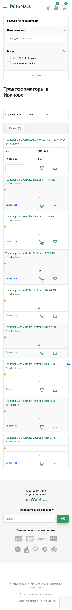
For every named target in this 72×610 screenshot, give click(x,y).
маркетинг (36, 601)
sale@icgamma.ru (36, 499)
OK (63, 518)
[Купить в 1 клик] (41, 168)
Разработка (23, 601)
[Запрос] (55, 168)
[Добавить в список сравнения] (48, 168)
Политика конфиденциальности (36, 594)
